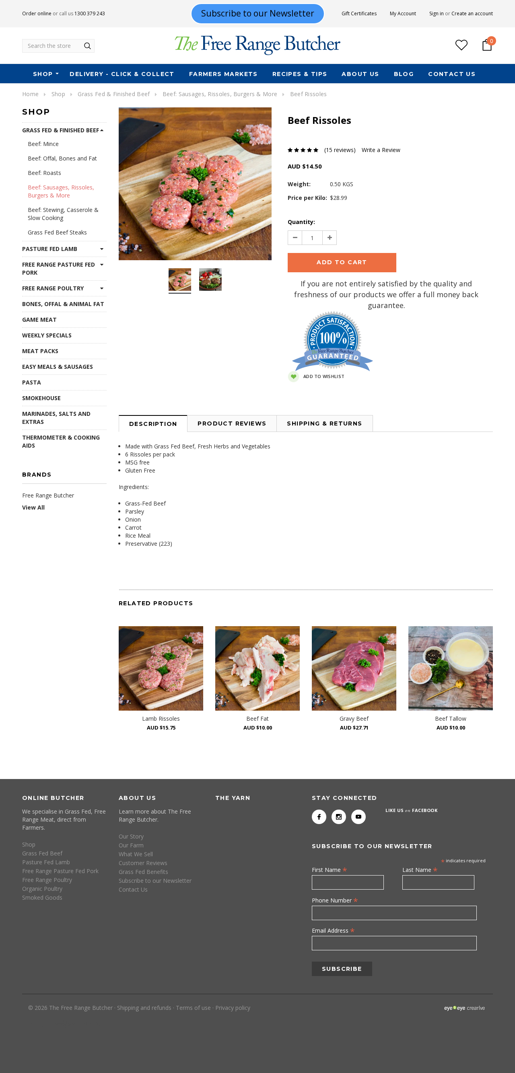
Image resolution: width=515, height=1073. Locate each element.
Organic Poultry (42, 888)
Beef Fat (257, 718)
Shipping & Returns (324, 423)
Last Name (420, 869)
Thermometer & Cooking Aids (61, 441)
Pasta (31, 382)
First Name (329, 869)
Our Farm (131, 845)
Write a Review (381, 150)
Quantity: (301, 222)
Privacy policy (232, 1007)
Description (153, 424)
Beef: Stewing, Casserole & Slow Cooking (63, 214)
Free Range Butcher (48, 495)
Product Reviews (232, 423)
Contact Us (452, 74)
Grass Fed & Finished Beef (114, 94)
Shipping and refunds (144, 1007)
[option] (195, 183)
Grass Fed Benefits (143, 872)
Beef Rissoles (308, 94)
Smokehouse (41, 398)
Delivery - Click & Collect (122, 74)
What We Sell (136, 854)
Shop (43, 74)
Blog (404, 74)
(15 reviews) (340, 150)
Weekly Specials (47, 335)
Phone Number (335, 900)
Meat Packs (40, 351)
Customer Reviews (143, 863)
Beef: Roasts (44, 173)
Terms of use (193, 1007)
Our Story (131, 836)
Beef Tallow (450, 718)
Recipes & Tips (300, 74)
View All (33, 507)
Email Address (333, 930)
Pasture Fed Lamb (49, 249)
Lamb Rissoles (161, 718)
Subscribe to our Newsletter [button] (257, 13)
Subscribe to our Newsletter (155, 880)
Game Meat (39, 319)
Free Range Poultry (53, 288)
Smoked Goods (42, 897)
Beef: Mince (43, 144)
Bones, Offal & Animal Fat (63, 304)
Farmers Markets (223, 74)
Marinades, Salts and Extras (56, 418)
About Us (360, 74)
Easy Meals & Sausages (57, 366)
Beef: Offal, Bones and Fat (62, 158)
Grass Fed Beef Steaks (57, 232)
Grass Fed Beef (42, 853)
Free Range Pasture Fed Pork (58, 268)
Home (30, 94)
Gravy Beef (354, 718)
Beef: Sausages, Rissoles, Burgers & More (220, 94)
